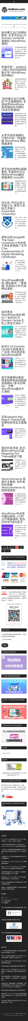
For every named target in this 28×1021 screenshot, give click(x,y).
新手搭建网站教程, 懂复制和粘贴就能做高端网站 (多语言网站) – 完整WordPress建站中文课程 (14, 384)
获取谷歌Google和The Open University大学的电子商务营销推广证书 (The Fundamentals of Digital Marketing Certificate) (14, 247)
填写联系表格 (7, 901)
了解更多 (10, 600)
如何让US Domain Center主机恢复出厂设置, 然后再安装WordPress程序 (13, 350)
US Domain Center (19, 563)
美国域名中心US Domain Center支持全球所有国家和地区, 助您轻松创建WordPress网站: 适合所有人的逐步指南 (14, 995)
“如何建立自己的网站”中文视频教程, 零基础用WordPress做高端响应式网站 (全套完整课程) (13, 104)
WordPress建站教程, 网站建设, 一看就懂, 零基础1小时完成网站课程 (13, 284)
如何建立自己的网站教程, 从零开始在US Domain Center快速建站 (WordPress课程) (14, 38)
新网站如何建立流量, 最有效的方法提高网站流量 (13, 990)
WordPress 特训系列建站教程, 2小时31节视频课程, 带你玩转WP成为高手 (13, 518)
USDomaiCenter (9, 1015)
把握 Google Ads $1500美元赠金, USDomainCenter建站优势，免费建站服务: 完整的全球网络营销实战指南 (13, 971)
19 (3, 550)
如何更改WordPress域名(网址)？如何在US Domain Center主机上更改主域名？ (13, 317)
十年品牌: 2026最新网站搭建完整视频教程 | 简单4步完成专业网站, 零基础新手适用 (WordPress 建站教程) (13, 851)
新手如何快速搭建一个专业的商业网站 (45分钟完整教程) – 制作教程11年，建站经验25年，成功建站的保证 (13, 978)
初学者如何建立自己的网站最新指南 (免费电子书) (13, 966)
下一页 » (8, 550)
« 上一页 (4, 547)
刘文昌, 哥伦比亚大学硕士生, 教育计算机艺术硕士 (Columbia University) (13, 208)
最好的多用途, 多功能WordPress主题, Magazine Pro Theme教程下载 (13, 452)
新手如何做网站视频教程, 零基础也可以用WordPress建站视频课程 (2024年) (14, 173)
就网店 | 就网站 (19, 1013)
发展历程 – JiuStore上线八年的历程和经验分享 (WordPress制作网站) (14, 71)
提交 (4, 645)
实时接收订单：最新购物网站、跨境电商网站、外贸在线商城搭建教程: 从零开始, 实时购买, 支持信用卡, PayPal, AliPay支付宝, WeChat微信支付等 (13, 985)
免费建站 (6, 902)
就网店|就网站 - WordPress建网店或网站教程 (14, 9)
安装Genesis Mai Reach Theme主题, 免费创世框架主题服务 (14, 421)
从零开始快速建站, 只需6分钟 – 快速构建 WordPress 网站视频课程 (13, 139)
